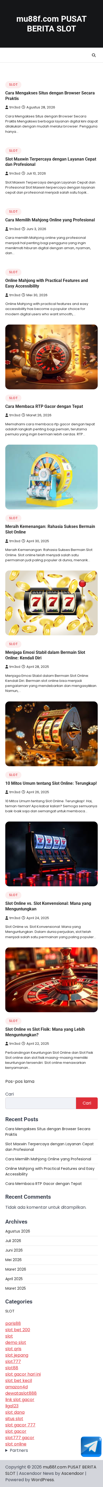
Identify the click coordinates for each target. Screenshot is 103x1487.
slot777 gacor (19, 1438)
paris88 (13, 1323)
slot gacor (15, 1431)
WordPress (42, 1480)
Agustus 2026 (17, 1231)
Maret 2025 (15, 1288)
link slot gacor (19, 1400)
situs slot (14, 1419)
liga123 (11, 1406)
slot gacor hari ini (23, 1374)
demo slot (15, 1342)
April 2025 (14, 1278)
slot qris (13, 1349)
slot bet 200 (17, 1330)
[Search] (94, 55)
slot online (15, 1444)
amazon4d (16, 1387)
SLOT (13, 84)
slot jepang (16, 1355)
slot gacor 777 (20, 1425)
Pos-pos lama (19, 1081)
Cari (9, 1094)
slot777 (13, 1361)
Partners (19, 1450)
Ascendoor (72, 1473)
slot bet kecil (18, 1380)
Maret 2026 (15, 1269)
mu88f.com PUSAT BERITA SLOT (51, 24)
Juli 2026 (13, 1240)
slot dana (15, 1412)
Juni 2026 (14, 1250)
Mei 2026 (13, 1259)
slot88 (11, 1368)
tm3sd (15, 107)
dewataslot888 (21, 1393)
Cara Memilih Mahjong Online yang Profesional (50, 219)
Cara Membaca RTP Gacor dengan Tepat (44, 406)
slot (9, 1336)
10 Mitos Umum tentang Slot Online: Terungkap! (51, 783)
